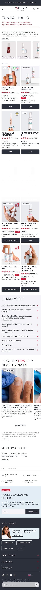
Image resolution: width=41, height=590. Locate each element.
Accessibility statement (11, 582)
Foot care (5, 459)
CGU (29, 579)
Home (3, 468)
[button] (3, 8)
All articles (20, 425)
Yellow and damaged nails (11, 453)
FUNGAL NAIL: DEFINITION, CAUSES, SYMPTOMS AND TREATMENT (17, 406)
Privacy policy (16, 579)
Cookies (23, 582)
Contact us (8, 543)
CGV (24, 579)
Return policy (24, 543)
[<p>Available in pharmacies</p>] (11, 481)
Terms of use (6, 579)
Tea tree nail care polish (10, 456)
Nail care (24, 453)
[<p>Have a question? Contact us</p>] (30, 481)
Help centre (8, 548)
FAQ (20, 548)
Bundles (24, 456)
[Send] (37, 585)
